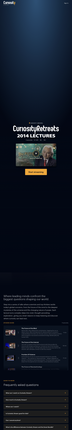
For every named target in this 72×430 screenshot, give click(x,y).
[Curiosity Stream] (9, 3)
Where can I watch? (12, 406)
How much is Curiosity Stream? (16, 400)
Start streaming (36, 172)
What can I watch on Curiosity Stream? (19, 393)
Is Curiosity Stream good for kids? (17, 413)
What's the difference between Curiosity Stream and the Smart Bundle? (29, 427)
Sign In (66, 3)
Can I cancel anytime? (13, 420)
